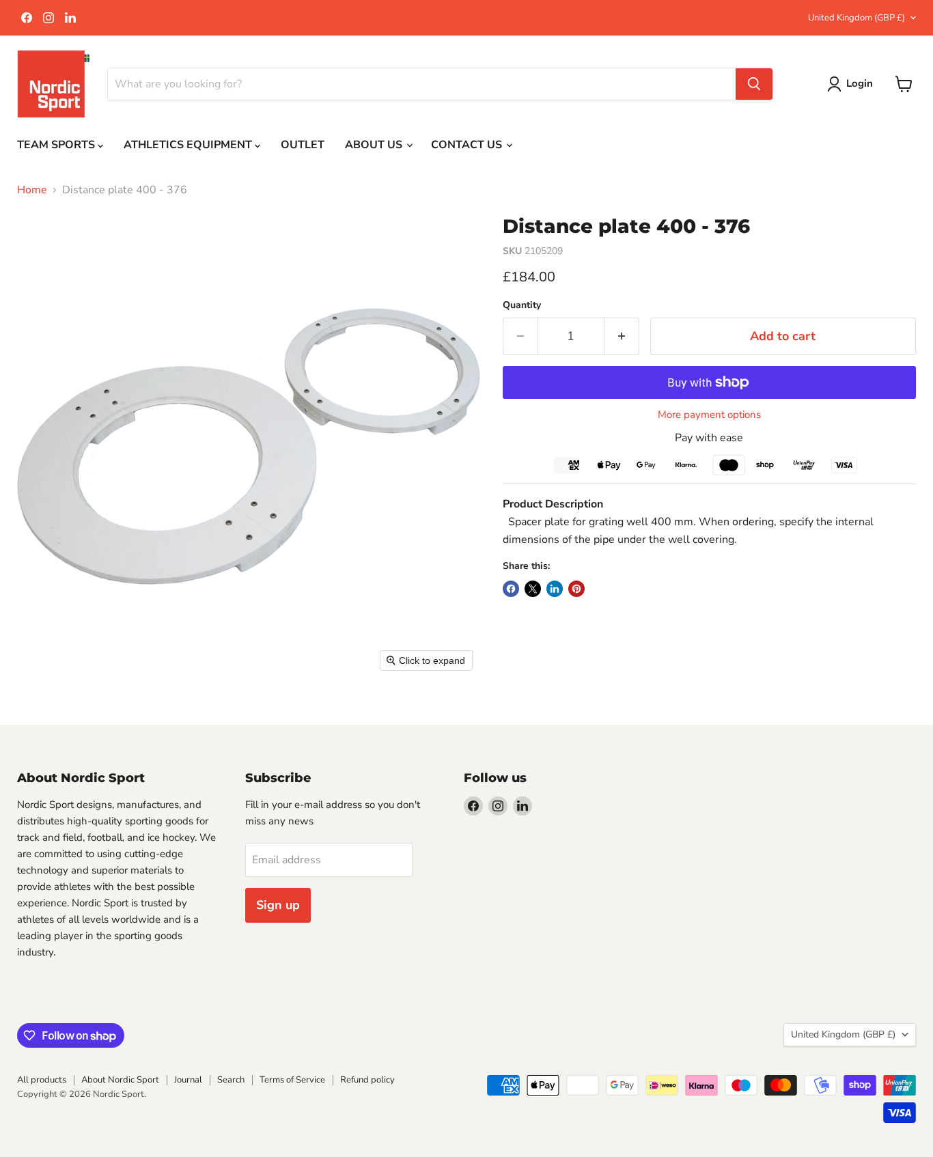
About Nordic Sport (120, 1080)
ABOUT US (375, 144)
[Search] (754, 84)
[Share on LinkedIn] (554, 589)
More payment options (709, 415)
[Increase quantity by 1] (621, 336)
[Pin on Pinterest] (576, 589)
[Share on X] (533, 589)
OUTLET (302, 144)
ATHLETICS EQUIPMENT (189, 144)
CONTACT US (468, 144)
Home (32, 190)
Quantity (522, 305)
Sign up (278, 905)
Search (231, 1080)
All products (41, 1080)
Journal (188, 1080)
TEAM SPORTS (57, 144)
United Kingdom (856, 18)
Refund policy (367, 1080)
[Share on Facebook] (511, 589)
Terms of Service (292, 1080)
